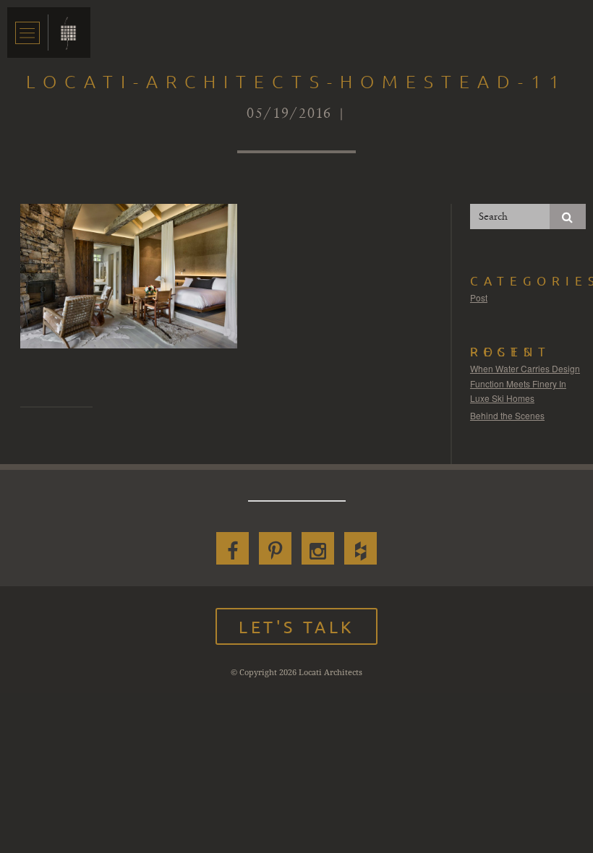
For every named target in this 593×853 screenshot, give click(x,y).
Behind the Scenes (507, 415)
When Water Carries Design (525, 368)
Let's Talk (296, 626)
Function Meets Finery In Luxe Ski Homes (518, 390)
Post (478, 297)
